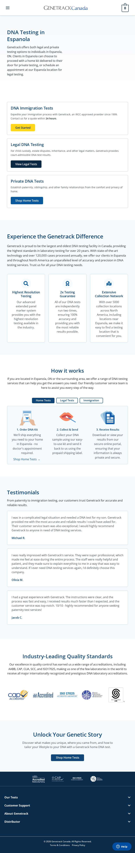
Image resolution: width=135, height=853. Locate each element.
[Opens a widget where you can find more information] (121, 846)
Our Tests (11, 797)
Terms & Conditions (60, 845)
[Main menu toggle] (8, 8)
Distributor (12, 822)
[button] (67, 797)
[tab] (43, 400)
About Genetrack (16, 813)
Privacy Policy (78, 845)
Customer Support (17, 805)
